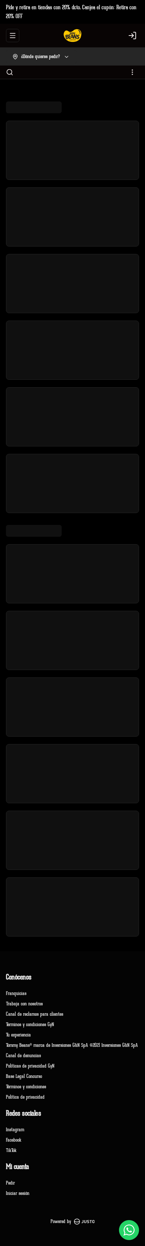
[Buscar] (9, 72)
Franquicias (16, 993)
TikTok (11, 1150)
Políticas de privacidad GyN (30, 1066)
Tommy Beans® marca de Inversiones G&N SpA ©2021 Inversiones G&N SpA (72, 1045)
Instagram (15, 1129)
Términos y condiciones (26, 1086)
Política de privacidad (25, 1097)
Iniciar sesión (17, 1193)
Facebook (13, 1140)
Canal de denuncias (23, 1055)
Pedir (10, 1183)
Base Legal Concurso (24, 1076)
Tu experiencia (18, 1035)
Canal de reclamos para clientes (34, 1014)
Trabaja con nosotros (24, 1004)
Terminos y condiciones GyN (30, 1024)
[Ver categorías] (132, 72)
